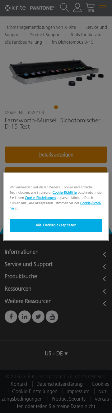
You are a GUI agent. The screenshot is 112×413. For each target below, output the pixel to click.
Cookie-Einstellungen (40, 198)
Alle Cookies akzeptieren (56, 225)
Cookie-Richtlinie (65, 192)
